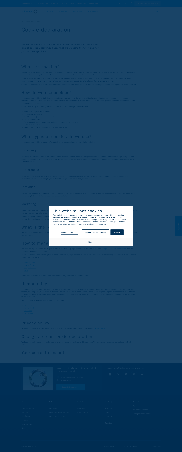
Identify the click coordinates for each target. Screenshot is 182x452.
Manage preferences (69, 232)
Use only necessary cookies (95, 232)
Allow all (117, 232)
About (90, 242)
